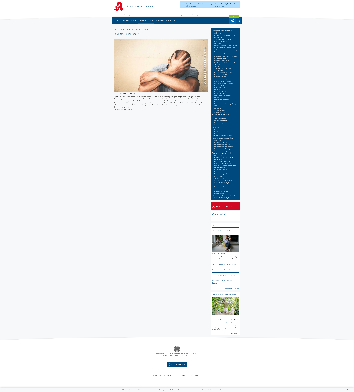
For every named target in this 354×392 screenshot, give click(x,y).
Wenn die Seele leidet (220, 77)
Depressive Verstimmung (221, 91)
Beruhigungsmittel (219, 187)
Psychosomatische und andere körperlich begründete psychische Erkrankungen (223, 138)
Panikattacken (218, 98)
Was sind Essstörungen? (221, 74)
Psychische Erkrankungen (143, 29)
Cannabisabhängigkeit (220, 121)
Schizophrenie (218, 108)
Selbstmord (217, 66)
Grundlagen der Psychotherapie (223, 161)
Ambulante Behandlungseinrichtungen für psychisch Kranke (226, 36)
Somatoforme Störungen (221, 151)
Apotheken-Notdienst (224, 206)
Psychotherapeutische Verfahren (222, 153)
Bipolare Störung (219, 85)
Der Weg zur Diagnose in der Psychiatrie (225, 46)
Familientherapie (219, 155)
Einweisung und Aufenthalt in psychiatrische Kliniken (222, 53)
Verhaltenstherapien (220, 178)
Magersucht (217, 133)
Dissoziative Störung (220, 93)
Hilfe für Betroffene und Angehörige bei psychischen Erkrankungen (225, 57)
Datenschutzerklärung (225, 390)
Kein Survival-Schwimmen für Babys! (224, 264)
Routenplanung (219, 6)
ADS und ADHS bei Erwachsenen (223, 81)
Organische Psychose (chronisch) (223, 147)
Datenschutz (167, 375)
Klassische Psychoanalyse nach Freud (225, 166)
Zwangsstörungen (219, 112)
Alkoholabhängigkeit (220, 119)
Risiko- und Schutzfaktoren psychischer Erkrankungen (225, 63)
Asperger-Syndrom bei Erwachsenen (224, 83)
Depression (217, 89)
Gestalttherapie (218, 159)
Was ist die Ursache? (219, 253)
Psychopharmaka (219, 193)
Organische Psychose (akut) (222, 145)
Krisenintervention (219, 168)
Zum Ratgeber (235, 333)
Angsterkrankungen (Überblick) (223, 39)
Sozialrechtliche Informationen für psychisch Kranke (224, 69)
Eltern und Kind (171, 20)
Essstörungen (216, 127)
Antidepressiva (218, 185)
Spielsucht (217, 125)
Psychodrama (218, 172)
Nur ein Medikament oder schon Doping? (222, 282)
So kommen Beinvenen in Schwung (223, 275)
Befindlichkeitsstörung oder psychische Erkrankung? (225, 42)
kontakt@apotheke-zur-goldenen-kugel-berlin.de (190, 15)
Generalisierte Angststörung (222, 96)
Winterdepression (219, 110)
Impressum (157, 375)
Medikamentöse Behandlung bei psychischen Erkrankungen (222, 181)
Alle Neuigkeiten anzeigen (231, 288)
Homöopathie (160, 20)
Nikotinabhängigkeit (220, 123)
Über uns (117, 20)
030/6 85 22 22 (157, 15)
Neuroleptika (218, 189)
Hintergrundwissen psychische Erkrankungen (222, 32)
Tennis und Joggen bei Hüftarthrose (223, 270)
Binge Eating (217, 129)
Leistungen (125, 20)
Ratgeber (134, 20)
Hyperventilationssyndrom (221, 142)
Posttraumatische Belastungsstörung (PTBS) (225, 105)
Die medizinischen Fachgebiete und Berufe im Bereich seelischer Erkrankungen (226, 49)
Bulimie (216, 131)
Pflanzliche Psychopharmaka (222, 191)
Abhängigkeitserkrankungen (221, 114)
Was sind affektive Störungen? (223, 72)
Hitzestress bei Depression (221, 230)
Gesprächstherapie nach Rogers (223, 157)
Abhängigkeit (218, 116)
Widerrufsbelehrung (195, 375)
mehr (236, 259)
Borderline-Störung (219, 87)
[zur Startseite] (140, 6)
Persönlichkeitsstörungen (221, 100)
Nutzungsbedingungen (180, 375)
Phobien (216, 102)
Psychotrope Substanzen (221, 60)
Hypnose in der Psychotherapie (223, 163)
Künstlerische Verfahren (221, 170)
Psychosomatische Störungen (222, 149)
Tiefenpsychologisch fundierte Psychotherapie (222, 175)
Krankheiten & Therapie (146, 20)
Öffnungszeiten (191, 6)
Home (115, 29)
